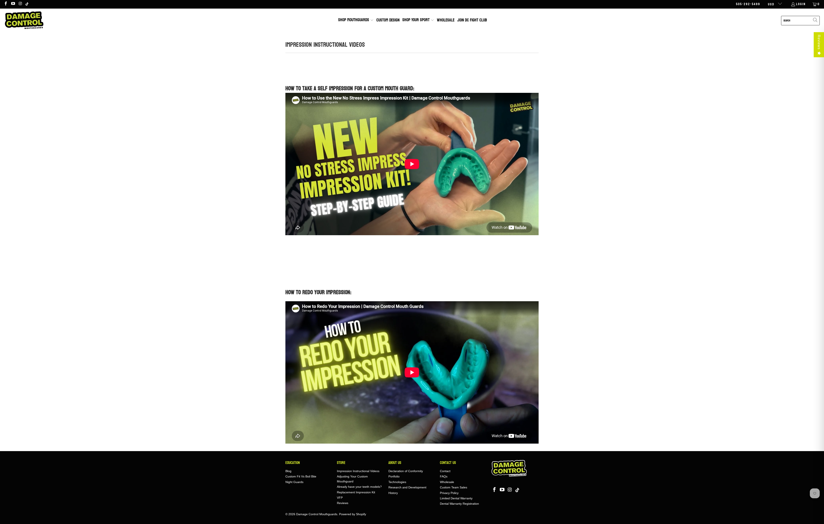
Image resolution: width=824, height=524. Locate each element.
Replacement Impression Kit (356, 492)
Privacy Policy (449, 493)
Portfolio (394, 476)
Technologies (397, 482)
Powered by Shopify (352, 514)
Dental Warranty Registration (459, 503)
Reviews (819, 42)
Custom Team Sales (453, 487)
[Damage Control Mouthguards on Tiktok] (27, 4)
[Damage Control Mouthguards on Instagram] (20, 4)
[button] (356, 20)
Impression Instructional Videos (358, 471)
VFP (340, 497)
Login (801, 4)
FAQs (443, 476)
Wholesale (447, 482)
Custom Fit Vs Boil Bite (300, 476)
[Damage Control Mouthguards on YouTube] (13, 4)
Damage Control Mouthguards (316, 514)
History (393, 493)
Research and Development (407, 487)
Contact (445, 471)
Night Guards (294, 482)
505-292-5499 (748, 4)
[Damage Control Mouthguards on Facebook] (5, 4)
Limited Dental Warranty (456, 498)
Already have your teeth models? (359, 486)
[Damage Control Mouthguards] (24, 20)
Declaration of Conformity (405, 471)
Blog (288, 471)
